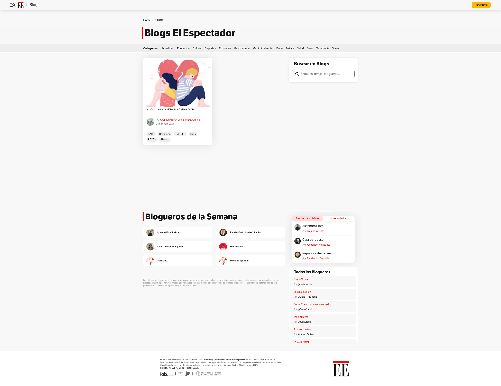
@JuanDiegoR (305, 321)
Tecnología (322, 48)
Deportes (210, 48)
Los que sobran (302, 292)
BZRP (151, 134)
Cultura (197, 48)
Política (290, 48)
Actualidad (167, 48)
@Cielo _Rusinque (307, 296)
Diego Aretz (236, 246)
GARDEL (180, 134)
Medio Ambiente (263, 48)
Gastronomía (242, 48)
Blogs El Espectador (189, 33)
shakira (165, 139)
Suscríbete (481, 5)
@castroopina (304, 284)
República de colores (317, 253)
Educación (183, 48)
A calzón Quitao (305, 334)
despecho (165, 134)
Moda (279, 48)
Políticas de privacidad (237, 359)
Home (147, 20)
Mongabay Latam (239, 260)
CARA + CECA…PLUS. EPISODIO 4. (170, 109)
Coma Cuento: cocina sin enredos (313, 304)
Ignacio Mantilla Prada (169, 232)
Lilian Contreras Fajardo (170, 246)
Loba (193, 134)
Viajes (335, 48)
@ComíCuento (305, 309)
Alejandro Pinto (312, 226)
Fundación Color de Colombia (318, 258)
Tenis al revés (301, 317)
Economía (225, 48)
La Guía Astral (301, 342)
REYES (152, 139)
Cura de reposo (312, 240)
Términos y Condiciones (214, 359)
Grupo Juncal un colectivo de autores (180, 119)
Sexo (310, 48)
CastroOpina (301, 279)
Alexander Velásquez (318, 244)
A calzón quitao (302, 329)
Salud (300, 48)
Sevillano (162, 260)
